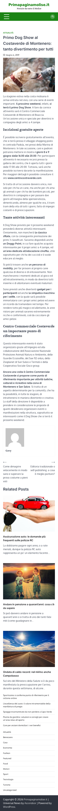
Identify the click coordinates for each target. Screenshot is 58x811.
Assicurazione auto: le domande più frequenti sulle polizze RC (24, 538)
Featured (7, 758)
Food (5, 763)
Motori (6, 769)
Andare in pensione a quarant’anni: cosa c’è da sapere (28, 606)
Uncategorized (10, 790)
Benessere (8, 737)
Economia (7, 747)
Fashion (6, 753)
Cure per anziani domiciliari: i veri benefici (22, 725)
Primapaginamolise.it (29, 4)
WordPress (9, 806)
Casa (5, 742)
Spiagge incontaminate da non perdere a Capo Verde (27, 712)
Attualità (8, 33)
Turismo (6, 785)
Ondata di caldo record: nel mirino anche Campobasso (27, 673)
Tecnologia (8, 779)
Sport (5, 774)
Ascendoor (30, 803)
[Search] (52, 16)
